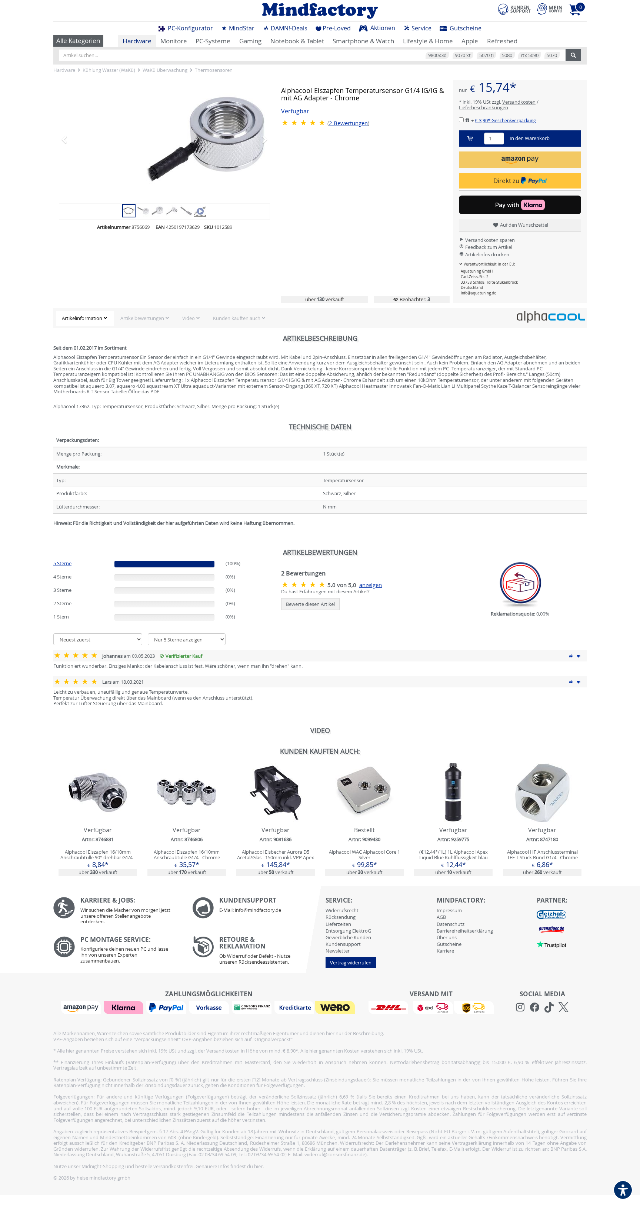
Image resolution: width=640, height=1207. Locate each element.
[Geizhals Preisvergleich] (551, 914)
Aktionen (382, 28)
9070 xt (463, 55)
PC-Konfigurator (189, 28)
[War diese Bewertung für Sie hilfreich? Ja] (571, 656)
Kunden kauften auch (236, 318)
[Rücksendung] (256, 952)
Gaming (250, 41)
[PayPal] (167, 1007)
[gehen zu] (53, 532)
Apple (469, 41)
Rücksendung (341, 917)
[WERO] (336, 1007)
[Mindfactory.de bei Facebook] (534, 1007)
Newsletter (338, 950)
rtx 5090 (530, 55)
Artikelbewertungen (142, 318)
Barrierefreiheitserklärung (465, 930)
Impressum (449, 910)
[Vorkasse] (209, 1007)
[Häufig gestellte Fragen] (256, 907)
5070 (552, 55)
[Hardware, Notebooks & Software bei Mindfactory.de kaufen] (320, 11)
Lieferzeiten (338, 924)
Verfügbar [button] (295, 111)
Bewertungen (348, 123)
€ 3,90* (505, 120)
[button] (75, 139)
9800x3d (437, 55)
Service (420, 28)
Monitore (173, 41)
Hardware (137, 41)
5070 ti (486, 55)
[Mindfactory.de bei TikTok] (549, 1007)
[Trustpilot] (551, 943)
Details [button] (97, 810)
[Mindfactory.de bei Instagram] (520, 1007)
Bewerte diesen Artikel (310, 604)
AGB (441, 917)
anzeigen (370, 585)
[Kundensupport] (514, 8)
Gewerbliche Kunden (348, 937)
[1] (520, 159)
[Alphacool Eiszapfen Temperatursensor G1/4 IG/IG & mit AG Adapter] (164, 139)
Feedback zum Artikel (488, 247)
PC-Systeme (213, 41)
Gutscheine (464, 28)
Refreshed (502, 41)
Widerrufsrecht (342, 910)
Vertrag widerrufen (350, 962)
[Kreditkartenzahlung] (294, 1007)
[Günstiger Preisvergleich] (551, 929)
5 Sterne (62, 563)
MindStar (240, 28)
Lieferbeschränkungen (483, 107)
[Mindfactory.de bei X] (563, 1007)
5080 (507, 55)
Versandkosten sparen (489, 240)
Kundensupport (343, 944)
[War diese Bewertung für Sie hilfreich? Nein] (578, 656)
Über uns (447, 937)
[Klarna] (124, 1007)
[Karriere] (117, 912)
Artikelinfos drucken (486, 254)
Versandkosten (519, 102)
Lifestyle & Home (428, 41)
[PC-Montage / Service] (117, 951)
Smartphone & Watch (363, 41)
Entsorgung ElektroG (348, 930)
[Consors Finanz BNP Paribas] (252, 1007)
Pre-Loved (337, 28)
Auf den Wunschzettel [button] (523, 224)
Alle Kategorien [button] (78, 40)
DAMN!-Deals (288, 28)
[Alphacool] (551, 316)
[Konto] (549, 9)
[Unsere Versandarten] (431, 1007)
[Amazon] (82, 1007)
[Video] (200, 210)
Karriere (445, 950)
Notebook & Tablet (297, 41)
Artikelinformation (82, 318)
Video (188, 318)
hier (258, 1166)
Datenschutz (450, 924)
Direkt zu (507, 180)
